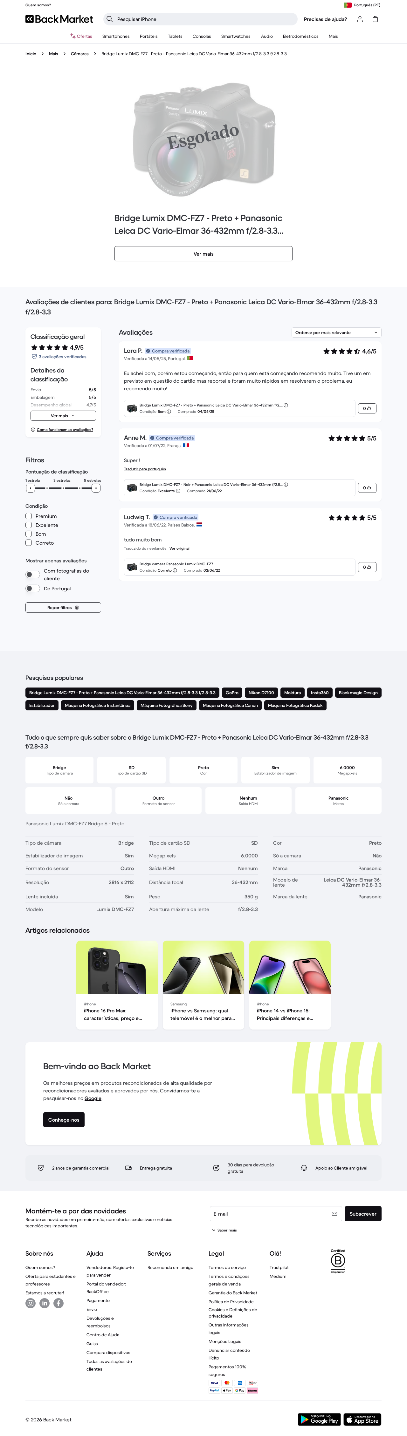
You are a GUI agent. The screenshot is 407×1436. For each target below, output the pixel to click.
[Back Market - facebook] (58, 1303)
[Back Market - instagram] (30, 1303)
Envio (91, 1309)
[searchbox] (205, 19)
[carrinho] (375, 19)
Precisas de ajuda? (325, 19)
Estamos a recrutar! (44, 1293)
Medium (278, 1276)
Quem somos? (40, 1267)
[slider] (30, 488)
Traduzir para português (145, 468)
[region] (203, 986)
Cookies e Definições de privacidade (233, 1313)
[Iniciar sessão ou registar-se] (360, 19)
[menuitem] (116, 36)
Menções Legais (225, 1341)
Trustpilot (279, 1267)
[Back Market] (59, 19)
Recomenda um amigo (170, 1267)
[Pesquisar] (110, 19)
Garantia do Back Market (233, 1293)
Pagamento (98, 1300)
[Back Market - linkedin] (44, 1303)
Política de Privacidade (231, 1302)
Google (93, 1098)
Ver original (179, 548)
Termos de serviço (227, 1267)
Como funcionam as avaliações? (65, 429)
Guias (92, 1343)
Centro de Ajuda (102, 1335)
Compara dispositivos (108, 1352)
